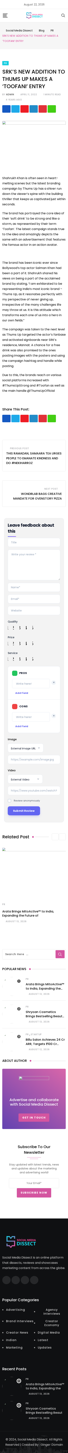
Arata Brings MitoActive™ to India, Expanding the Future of (28, 913)
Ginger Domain (52, 1445)
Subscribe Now (34, 1193)
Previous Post (19, 448)
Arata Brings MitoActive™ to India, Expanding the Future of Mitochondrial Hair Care (45, 990)
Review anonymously (27, 800)
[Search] (63, 15)
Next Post (51, 488)
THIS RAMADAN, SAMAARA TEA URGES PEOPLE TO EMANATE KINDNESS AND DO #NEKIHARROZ (34, 458)
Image (12, 739)
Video (12, 770)
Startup (36, 1034)
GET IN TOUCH (34, 1117)
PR (3, 904)
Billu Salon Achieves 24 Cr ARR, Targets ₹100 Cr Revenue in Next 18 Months (46, 1043)
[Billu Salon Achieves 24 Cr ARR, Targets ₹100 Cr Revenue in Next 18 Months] (11, 1041)
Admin (10, 94)
